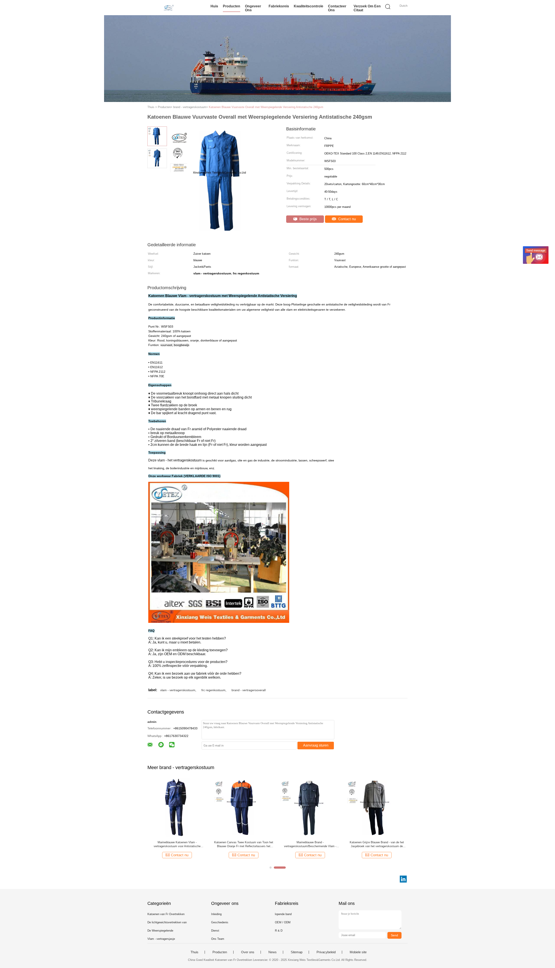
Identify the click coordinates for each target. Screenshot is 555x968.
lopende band (283, 914)
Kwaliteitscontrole (308, 6)
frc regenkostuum (213, 690)
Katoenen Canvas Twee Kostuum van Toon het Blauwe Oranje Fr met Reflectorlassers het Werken (243, 844)
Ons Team (217, 938)
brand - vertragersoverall (249, 690)
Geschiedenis (219, 922)
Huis (214, 6)
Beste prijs (307, 219)
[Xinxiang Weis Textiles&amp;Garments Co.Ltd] (168, 7)
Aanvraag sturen (315, 745)
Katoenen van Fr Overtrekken (165, 914)
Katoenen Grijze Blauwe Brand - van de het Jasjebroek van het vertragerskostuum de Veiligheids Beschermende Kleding (377, 844)
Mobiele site (358, 952)
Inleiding (216, 914)
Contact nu (346, 219)
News (272, 952)
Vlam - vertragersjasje (161, 938)
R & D (278, 930)
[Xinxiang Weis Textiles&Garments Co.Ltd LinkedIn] (403, 879)
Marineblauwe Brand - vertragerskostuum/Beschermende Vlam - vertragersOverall (310, 844)
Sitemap (296, 952)
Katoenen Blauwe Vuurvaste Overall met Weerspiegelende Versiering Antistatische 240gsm (266, 107)
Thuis (194, 952)
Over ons (247, 952)
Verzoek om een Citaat (367, 8)
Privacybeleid (326, 952)
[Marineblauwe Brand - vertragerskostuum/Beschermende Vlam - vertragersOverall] (310, 807)
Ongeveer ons (253, 8)
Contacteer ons (337, 8)
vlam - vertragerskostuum (177, 690)
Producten (231, 6)
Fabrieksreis (279, 6)
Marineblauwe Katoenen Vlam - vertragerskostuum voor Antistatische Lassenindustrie (177, 844)
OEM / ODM (283, 922)
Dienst (215, 930)
